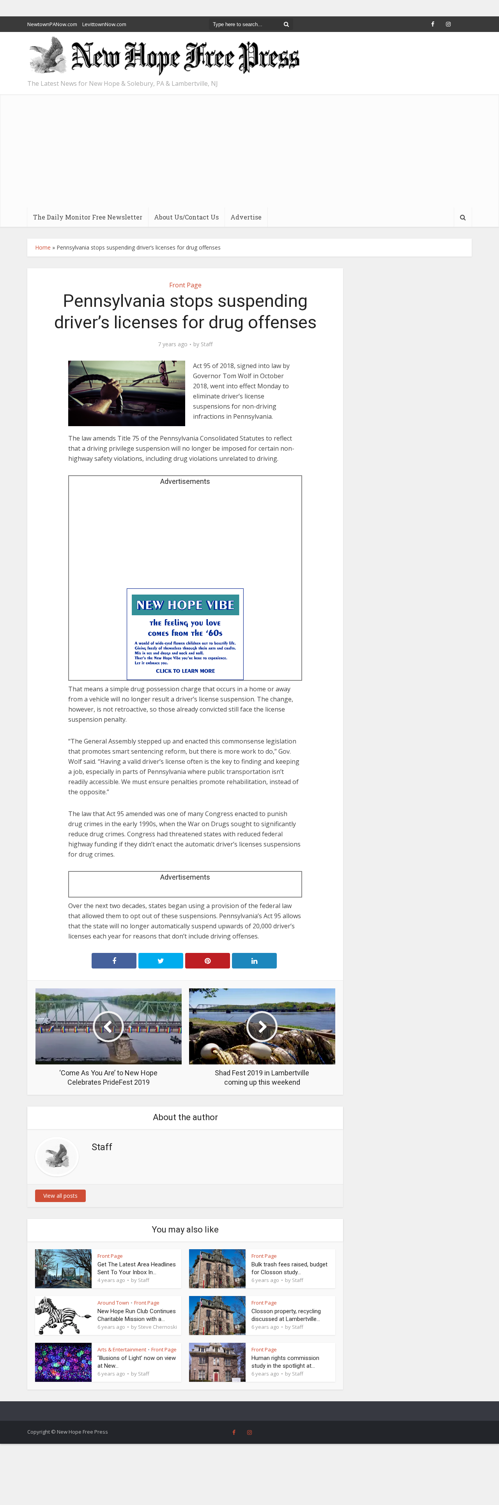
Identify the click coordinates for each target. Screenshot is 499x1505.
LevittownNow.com (104, 24)
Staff (206, 344)
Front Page (185, 285)
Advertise (246, 217)
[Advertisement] (249, 149)
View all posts (60, 1195)
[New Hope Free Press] (163, 56)
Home (43, 247)
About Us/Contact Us (186, 217)
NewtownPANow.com (52, 24)
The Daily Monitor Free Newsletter (87, 217)
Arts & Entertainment (121, 1349)
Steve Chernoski (157, 1326)
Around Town (113, 1302)
